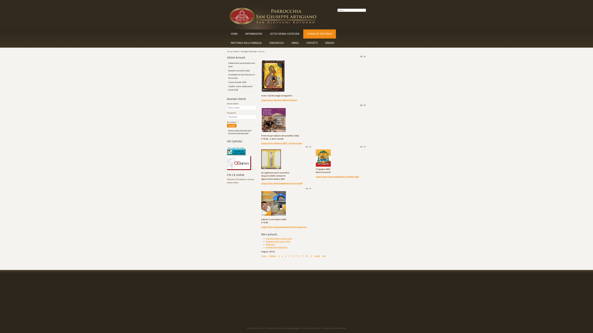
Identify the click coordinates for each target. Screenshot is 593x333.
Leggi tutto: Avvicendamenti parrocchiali (282, 183)
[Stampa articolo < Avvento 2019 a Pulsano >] (361, 57)
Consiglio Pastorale (319, 34)
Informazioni (253, 34)
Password (231, 113)
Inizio (264, 256)
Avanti (317, 256)
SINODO (329, 43)
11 (311, 256)
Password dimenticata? (238, 133)
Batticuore (270, 244)
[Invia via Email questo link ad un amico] (364, 57)
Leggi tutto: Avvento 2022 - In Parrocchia (281, 143)
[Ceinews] (239, 169)
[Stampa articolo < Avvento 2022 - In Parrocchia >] (361, 106)
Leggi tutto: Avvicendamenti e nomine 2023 (337, 177)
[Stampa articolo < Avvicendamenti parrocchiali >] (306, 147)
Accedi (232, 125)
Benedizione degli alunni (276, 247)
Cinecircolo (276, 43)
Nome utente (232, 104)
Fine (324, 256)
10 (307, 256)
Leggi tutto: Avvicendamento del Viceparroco (284, 227)
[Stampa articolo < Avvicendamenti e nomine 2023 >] (361, 147)
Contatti (312, 43)
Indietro (272, 256)
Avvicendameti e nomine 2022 (279, 238)
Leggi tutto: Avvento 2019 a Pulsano (279, 100)
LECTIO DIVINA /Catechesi (284, 34)
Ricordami (231, 122)
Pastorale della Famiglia (246, 43)
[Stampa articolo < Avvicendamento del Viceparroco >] (306, 189)
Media (343, 328)
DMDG (295, 43)
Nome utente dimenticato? (240, 131)
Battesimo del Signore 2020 (278, 241)
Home (234, 34)
